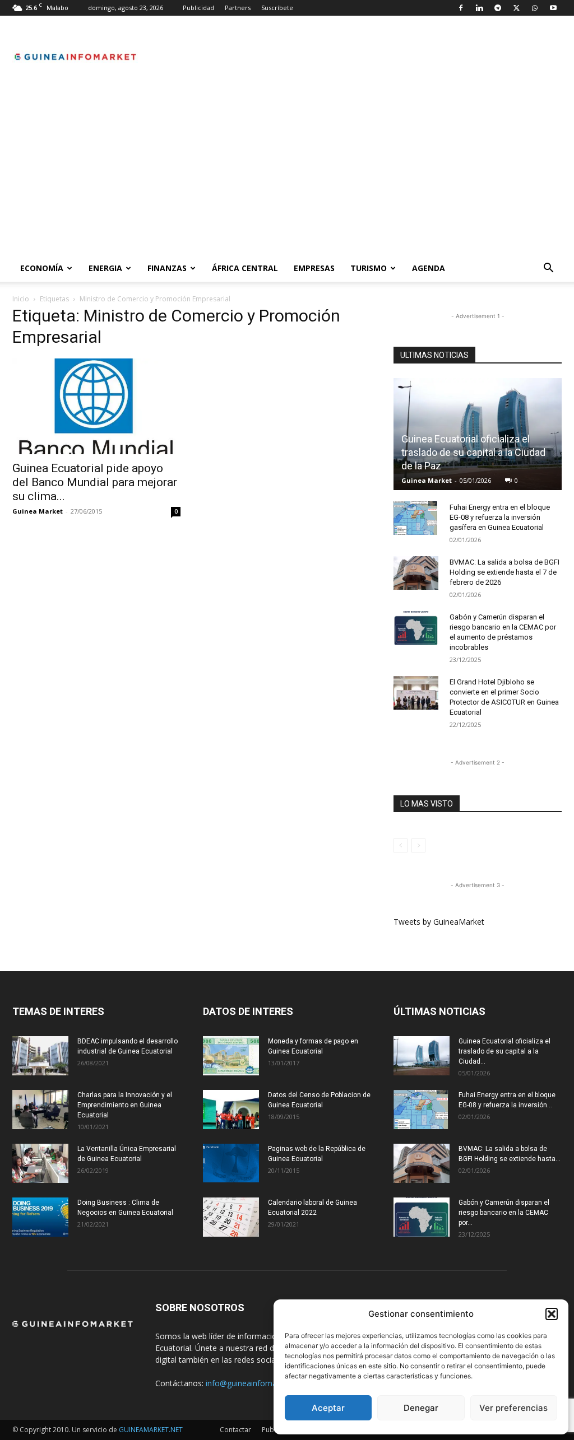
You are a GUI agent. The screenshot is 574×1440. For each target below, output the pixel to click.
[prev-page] (401, 845)
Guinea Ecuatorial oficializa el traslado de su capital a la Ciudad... (504, 1051)
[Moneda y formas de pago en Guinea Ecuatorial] (231, 1055)
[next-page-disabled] (418, 845)
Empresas (314, 268)
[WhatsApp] (534, 8)
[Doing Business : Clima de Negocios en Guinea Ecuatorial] (40, 1217)
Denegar (421, 1407)
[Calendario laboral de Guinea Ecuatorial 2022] (231, 1217)
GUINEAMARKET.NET (151, 1429)
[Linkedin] (479, 8)
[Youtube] (553, 8)
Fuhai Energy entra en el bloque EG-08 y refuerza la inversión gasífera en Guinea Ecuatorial (500, 517)
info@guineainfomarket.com (257, 1383)
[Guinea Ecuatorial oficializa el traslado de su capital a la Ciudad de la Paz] (422, 1055)
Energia (105, 268)
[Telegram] (497, 8)
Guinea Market (37, 511)
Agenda (428, 268)
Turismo (368, 268)
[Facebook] (460, 8)
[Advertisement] (287, 170)
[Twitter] (516, 8)
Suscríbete (277, 7)
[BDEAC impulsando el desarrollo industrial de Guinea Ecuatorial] (40, 1055)
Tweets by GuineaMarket (439, 921)
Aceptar (328, 1407)
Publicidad (198, 7)
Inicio (20, 299)
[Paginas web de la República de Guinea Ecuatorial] (231, 1163)
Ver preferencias (513, 1407)
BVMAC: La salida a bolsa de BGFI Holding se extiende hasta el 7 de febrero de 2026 (504, 572)
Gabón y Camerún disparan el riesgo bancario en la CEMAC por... (504, 1213)
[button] (551, 1314)
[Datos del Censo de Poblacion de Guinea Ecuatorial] (231, 1109)
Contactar (235, 1429)
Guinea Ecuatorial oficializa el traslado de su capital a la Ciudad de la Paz (473, 452)
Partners (238, 7)
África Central (245, 268)
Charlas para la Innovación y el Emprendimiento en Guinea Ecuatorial (124, 1105)
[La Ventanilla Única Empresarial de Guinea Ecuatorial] (40, 1163)
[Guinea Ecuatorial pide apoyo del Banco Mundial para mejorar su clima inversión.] (96, 406)
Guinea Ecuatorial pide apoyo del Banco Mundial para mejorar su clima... (94, 482)
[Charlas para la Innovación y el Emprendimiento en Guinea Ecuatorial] (40, 1109)
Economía (41, 268)
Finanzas (167, 268)
